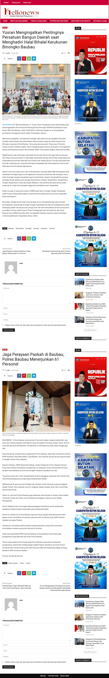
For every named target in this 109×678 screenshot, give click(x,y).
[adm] (3, 53)
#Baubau (11, 228)
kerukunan (44, 228)
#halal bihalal (20, 228)
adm (8, 53)
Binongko (28, 228)
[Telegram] (34, 58)
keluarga (36, 228)
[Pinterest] (24, 58)
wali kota (52, 228)
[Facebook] (19, 58)
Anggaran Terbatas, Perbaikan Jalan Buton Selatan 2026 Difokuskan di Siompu (96, 295)
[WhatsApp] (29, 58)
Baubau (5, 27)
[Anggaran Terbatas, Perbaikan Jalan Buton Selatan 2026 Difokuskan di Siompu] (79, 295)
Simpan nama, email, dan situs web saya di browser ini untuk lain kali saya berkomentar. (35, 325)
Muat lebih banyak (90, 330)
